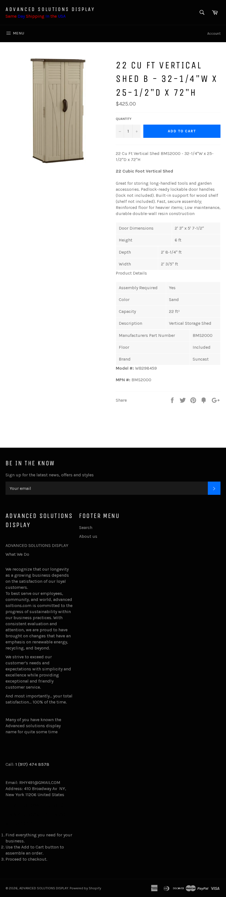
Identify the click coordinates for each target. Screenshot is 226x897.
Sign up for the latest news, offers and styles (50, 474)
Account (213, 33)
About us (88, 536)
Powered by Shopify (85, 888)
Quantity (123, 119)
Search (85, 527)
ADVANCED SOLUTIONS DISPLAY (50, 9)
